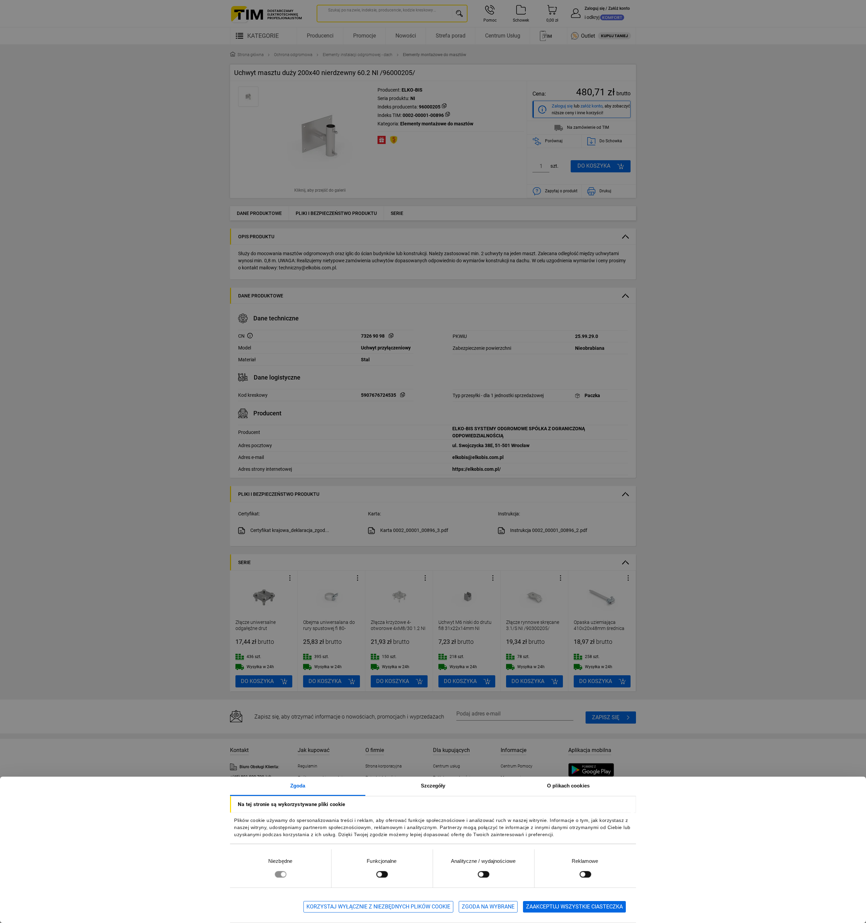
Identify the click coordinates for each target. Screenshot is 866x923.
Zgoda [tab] (297, 785)
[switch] (382, 874)
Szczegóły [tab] (433, 785)
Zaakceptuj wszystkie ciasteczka (574, 906)
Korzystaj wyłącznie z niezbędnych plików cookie (378, 906)
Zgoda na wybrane (488, 906)
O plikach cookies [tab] (568, 785)
